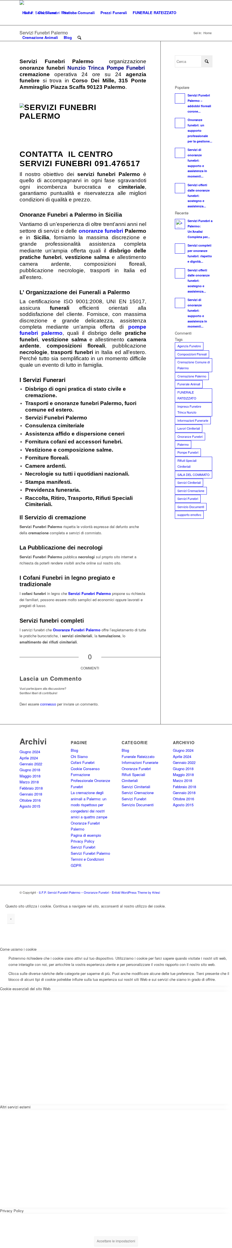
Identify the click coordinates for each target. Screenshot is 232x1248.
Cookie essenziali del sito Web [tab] (25, 988)
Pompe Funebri (187, 452)
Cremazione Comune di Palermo (193, 365)
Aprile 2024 (29, 758)
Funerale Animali (188, 384)
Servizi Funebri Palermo (89, 593)
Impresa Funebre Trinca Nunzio (189, 409)
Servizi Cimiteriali (189, 482)
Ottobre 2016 (30, 800)
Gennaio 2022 (31, 763)
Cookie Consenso (85, 768)
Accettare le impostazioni (116, 1240)
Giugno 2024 (30, 751)
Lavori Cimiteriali (188, 428)
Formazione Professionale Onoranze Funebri (90, 780)
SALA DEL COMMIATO (193, 474)
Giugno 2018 (30, 769)
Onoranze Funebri (190, 436)
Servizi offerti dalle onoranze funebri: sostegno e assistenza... (199, 195)
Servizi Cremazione (190, 490)
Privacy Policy (82, 841)
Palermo (183, 444)
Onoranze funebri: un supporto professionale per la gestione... (200, 130)
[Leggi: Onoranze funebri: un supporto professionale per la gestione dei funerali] (180, 123)
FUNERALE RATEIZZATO (186, 395)
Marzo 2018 (29, 782)
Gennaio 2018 (31, 794)
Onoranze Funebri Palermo (76, 629)
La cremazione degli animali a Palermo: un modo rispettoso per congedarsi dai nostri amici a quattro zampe (89, 804)
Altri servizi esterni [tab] (15, 1106)
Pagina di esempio (86, 835)
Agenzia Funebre (189, 346)
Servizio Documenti (190, 506)
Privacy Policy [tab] (12, 1210)
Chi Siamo (79, 756)
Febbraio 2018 (31, 788)
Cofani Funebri (82, 762)
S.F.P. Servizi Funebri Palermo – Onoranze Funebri (74, 892)
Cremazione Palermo (191, 376)
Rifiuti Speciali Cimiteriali (186, 463)
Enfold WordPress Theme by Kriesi (136, 892)
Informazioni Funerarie (192, 420)
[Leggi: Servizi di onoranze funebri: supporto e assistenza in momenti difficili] (180, 153)
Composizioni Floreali (192, 354)
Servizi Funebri (187, 498)
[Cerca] (79, 37)
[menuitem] (27, 12)
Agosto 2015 (30, 806)
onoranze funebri (101, 231)
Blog (74, 750)
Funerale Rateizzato (138, 756)
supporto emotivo (189, 514)
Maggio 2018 (30, 776)
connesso (48, 704)
